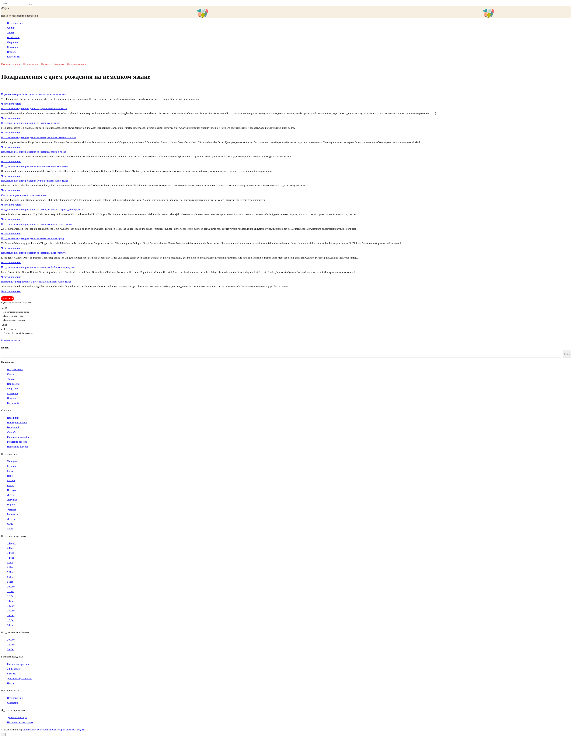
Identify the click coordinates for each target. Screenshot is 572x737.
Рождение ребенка (17, 441)
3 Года (10, 552)
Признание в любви (17, 446)
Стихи (10, 27)
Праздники (13, 417)
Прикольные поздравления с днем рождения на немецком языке (36, 281)
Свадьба (11, 432)
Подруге (12, 490)
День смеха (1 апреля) (19, 678)
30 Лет (10, 649)
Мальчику (12, 514)
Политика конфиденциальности (39, 729)
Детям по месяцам (17, 717)
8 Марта (11, 673)
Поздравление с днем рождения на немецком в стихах (30, 123)
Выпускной (13, 427)
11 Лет (10, 591)
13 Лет (10, 601)
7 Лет (10, 572)
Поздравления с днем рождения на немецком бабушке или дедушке (38, 267)
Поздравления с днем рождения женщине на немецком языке (34, 166)
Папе (10, 475)
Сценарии (12, 47)
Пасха (10, 683)
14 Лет (10, 605)
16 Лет (10, 615)
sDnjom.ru (6, 8)
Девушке (12, 499)
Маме (10, 471)
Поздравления (15, 23)
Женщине (12, 461)
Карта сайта (13, 56)
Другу (10, 495)
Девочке (11, 509)
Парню (11, 504)
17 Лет (10, 620)
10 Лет (10, 586)
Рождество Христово (18, 664)
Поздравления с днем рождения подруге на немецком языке (34, 108)
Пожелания (13, 37)
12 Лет (10, 596)
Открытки (12, 42)
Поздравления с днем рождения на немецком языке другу (32, 238)
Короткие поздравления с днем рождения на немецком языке (34, 94)
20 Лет (10, 639)
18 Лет (10, 625)
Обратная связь (66, 729)
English (81, 729)
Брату (10, 485)
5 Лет (10, 562)
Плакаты (11, 51)
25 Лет (10, 644)
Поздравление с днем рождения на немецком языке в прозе (33, 151)
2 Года (10, 548)
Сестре (11, 480)
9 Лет (10, 581)
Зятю (10, 528)
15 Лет (10, 610)
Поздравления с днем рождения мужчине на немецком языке (34, 180)
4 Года (10, 557)
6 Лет (10, 567)
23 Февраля (13, 668)
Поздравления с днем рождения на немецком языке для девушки (36, 224)
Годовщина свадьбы (18, 437)
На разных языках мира (20, 722)
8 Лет (10, 577)
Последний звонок (17, 422)
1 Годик (11, 543)
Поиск (5, 347)
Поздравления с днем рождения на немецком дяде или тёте (33, 252)
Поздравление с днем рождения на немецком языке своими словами (38, 137)
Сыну (10, 523)
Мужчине (12, 466)
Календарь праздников (10, 340)
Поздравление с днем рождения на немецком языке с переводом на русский (42, 209)
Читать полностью (11, 103)
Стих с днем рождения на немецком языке (24, 195)
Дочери (11, 519)
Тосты (10, 32)
